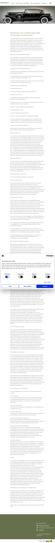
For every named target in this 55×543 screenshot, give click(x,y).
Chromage (19, 3)
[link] (26, 3)
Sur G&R (25, 3)
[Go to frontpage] (4, 2)
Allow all (45, 286)
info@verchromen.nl (44, 525)
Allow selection (27, 286)
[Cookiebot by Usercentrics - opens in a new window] (47, 256)
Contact (44, 3)
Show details (47, 282)
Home (13, 3)
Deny (10, 286)
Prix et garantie (35, 3)
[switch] (21, 277)
